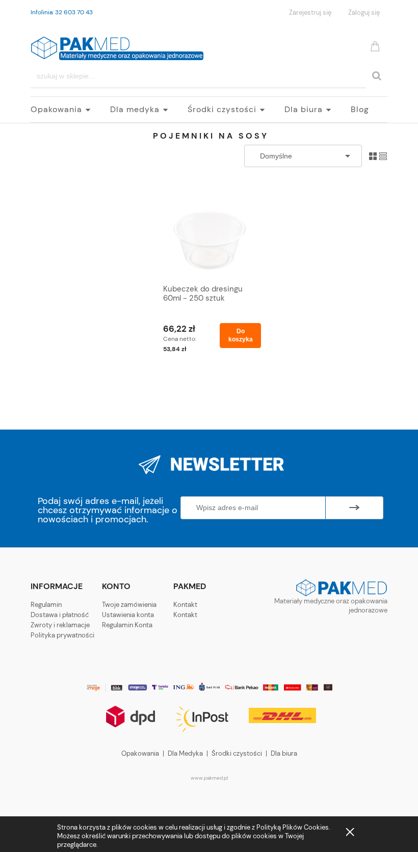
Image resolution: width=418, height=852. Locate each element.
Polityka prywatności (62, 635)
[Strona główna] (117, 46)
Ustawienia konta (128, 614)
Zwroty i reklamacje (60, 625)
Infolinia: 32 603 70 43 (62, 12)
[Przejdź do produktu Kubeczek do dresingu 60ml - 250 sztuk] (209, 236)
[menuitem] (70, 109)
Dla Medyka (185, 753)
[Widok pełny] (383, 155)
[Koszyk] (376, 45)
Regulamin (46, 604)
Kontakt (185, 604)
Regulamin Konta (127, 625)
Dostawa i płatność (60, 614)
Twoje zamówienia (129, 604)
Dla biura (284, 753)
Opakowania (140, 753)
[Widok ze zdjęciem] (373, 155)
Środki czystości (237, 753)
